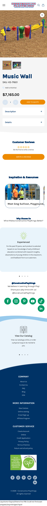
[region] (23, 249)
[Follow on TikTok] (41, 301)
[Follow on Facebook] (8, 301)
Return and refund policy (23, 448)
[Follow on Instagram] (16, 301)
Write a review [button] (23, 157)
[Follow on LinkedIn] (41, 309)
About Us (23, 382)
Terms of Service (23, 445)
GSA (23, 395)
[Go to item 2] (16, 65)
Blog (23, 392)
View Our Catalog (23, 335)
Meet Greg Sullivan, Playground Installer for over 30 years (26, 204)
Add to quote (33, 102)
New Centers (23, 408)
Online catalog (23, 412)
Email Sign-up (23, 415)
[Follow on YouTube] (33, 301)
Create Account (23, 431)
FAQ (23, 388)
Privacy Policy (23, 441)
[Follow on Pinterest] (24, 301)
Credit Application (23, 438)
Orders (23, 435)
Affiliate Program (23, 418)
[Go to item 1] (7, 65)
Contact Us (23, 385)
